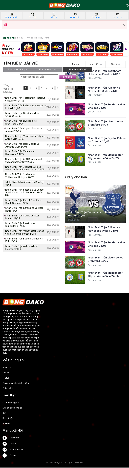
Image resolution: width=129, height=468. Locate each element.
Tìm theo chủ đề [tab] (48, 69)
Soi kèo (6, 423)
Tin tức (6, 378)
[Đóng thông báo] (123, 25)
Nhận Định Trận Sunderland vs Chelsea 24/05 (107, 106)
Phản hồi (7, 367)
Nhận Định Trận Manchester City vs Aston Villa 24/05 (105, 156)
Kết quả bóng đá (11, 402)
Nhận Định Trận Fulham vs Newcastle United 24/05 (104, 89)
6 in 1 (5, 413)
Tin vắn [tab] (75, 64)
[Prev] (18, 49)
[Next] (126, 49)
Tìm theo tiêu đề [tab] (78, 69)
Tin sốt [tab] (114, 64)
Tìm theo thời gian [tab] (18, 69)
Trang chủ (9, 37)
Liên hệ (6, 372)
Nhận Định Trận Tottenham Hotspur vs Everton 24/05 (104, 72)
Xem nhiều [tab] (94, 64)
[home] (64, 5)
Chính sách (8, 388)
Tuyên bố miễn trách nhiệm (16, 383)
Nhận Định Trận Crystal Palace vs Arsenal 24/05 (107, 139)
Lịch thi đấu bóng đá (12, 407)
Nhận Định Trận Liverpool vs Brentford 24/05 (105, 123)
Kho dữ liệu (8, 418)
